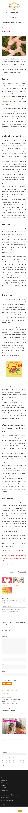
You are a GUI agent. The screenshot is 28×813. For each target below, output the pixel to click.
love (19, 600)
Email (3, 664)
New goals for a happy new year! (9, 701)
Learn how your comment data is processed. (13, 689)
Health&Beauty (4, 780)
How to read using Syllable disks (9, 708)
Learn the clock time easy (7, 697)
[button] (25, 717)
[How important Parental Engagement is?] (7, 590)
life (9, 600)
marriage (23, 600)
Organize (3, 787)
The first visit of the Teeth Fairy (8, 710)
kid (7, 600)
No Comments (17, 27)
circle (12, 598)
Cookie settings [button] (12, 810)
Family (4, 598)
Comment (4, 636)
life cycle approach (14, 600)
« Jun (3, 765)
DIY (1, 777)
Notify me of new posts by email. (9, 680)
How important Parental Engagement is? (7, 594)
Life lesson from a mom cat (8, 705)
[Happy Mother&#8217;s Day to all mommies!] (7, 580)
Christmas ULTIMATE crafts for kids (9, 703)
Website (3, 671)
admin (4, 27)
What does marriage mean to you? (18, 584)
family (24, 598)
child (9, 598)
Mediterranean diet (21, 622)
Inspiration (3, 783)
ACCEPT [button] (20, 810)
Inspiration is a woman (14, 12)
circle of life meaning (17, 598)
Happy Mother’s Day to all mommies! (7, 584)
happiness (4, 600)
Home (2, 782)
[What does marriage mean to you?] (18, 580)
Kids (2, 785)
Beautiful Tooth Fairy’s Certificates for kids (11, 699)
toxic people (4, 602)
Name (3, 657)
